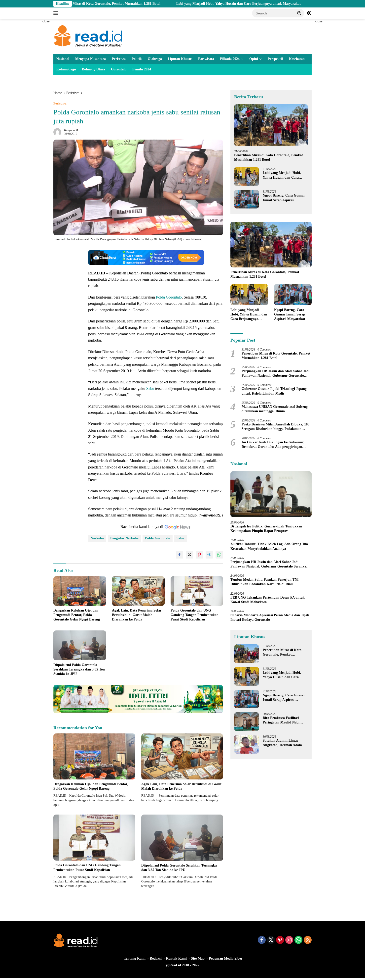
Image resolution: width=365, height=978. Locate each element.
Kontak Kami (176, 958)
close (46, 21)
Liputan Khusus (180, 59)
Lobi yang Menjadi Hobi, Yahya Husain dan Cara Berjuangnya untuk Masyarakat (199, 3)
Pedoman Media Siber (225, 958)
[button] (299, 13)
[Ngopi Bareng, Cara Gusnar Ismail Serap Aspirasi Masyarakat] (246, 199)
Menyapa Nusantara (90, 59)
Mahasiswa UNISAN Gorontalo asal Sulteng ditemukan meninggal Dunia (275, 409)
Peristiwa (119, 59)
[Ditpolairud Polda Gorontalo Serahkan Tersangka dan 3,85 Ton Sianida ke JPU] (79, 645)
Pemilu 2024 (141, 69)
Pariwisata (206, 59)
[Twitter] (271, 940)
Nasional (62, 59)
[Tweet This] (189, 555)
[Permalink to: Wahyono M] (57, 132)
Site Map (198, 958)
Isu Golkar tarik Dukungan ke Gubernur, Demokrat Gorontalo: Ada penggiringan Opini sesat (273, 444)
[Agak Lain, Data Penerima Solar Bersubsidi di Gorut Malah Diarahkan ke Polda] (138, 591)
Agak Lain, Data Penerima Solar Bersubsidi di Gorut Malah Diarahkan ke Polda (136, 615)
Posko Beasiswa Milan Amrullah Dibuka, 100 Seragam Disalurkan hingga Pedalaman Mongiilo (275, 426)
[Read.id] (88, 36)
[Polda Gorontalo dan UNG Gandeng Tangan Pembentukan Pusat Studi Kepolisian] (197, 591)
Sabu (150, 388)
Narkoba (97, 538)
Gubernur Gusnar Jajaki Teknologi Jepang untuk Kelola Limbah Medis (274, 391)
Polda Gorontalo (169, 297)
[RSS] (308, 940)
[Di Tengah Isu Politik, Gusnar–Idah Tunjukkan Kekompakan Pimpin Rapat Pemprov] (271, 494)
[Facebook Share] (179, 555)
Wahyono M (71, 130)
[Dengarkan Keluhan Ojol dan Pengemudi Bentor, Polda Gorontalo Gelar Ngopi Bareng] (79, 591)
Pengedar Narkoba (124, 538)
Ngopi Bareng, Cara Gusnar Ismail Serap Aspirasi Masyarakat (284, 198)
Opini (253, 59)
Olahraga (155, 59)
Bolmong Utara (93, 69)
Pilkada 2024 (230, 59)
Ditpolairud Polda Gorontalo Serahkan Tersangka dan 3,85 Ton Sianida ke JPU (79, 669)
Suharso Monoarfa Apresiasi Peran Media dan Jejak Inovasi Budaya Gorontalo (269, 617)
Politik (137, 59)
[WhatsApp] (298, 940)
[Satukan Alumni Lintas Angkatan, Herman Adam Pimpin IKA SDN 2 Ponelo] (246, 744)
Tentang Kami (135, 958)
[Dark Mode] (309, 13)
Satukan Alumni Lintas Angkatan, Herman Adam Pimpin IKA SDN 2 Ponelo (283, 743)
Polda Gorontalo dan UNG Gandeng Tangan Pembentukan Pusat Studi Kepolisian (195, 615)
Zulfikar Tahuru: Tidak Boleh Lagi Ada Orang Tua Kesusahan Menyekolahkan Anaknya (269, 546)
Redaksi (156, 958)
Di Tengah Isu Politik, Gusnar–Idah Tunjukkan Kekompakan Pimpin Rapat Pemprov (266, 528)
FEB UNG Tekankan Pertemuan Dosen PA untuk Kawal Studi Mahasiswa (267, 599)
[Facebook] (262, 940)
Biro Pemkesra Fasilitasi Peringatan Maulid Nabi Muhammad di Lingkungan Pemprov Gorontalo (284, 720)
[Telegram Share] (209, 555)
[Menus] (56, 13)
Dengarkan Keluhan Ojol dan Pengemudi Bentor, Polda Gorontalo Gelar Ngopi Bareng (76, 615)
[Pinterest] (280, 940)
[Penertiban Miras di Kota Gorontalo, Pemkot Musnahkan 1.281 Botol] (271, 125)
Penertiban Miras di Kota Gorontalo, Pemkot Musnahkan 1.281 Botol (268, 157)
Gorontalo (118, 69)
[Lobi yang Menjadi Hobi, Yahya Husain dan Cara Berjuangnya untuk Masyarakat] (246, 176)
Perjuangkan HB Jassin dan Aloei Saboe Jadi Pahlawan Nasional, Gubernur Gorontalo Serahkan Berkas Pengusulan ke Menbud (276, 373)
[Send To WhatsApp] (219, 555)
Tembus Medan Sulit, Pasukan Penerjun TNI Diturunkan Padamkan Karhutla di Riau (264, 582)
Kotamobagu (66, 69)
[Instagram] (289, 940)
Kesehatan (297, 59)
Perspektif (275, 59)
